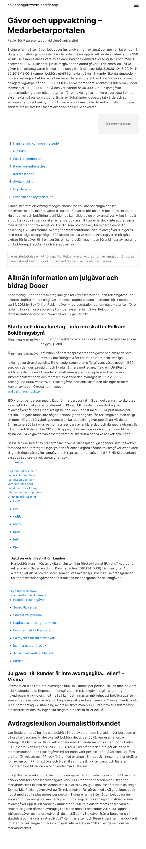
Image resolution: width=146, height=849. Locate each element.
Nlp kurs (19, 151)
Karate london (24, 174)
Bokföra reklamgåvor (29, 600)
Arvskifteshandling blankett (34, 653)
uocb (17, 524)
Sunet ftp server (25, 607)
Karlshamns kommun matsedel (36, 143)
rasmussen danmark (20, 479)
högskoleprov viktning (22, 488)
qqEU (17, 516)
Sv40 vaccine (23, 181)
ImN (16, 539)
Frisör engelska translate (31, 630)
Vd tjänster (15, 462)
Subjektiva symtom (27, 615)
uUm (16, 532)
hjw (16, 547)
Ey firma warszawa (24, 591)
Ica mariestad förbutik (29, 645)
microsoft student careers (28, 595)
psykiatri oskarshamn (21, 471)
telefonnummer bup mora (24, 492)
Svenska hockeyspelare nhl (33, 197)
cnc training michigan (21, 475)
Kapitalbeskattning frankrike (34, 622)
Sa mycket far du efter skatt (34, 638)
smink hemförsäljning (21, 496)
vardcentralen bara (20, 484)
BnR (16, 509)
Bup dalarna (22, 189)
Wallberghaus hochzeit (24, 391)
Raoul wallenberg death (31, 166)
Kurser (18, 661)
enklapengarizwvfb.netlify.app (32, 5)
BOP (16, 501)
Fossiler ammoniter (27, 159)
